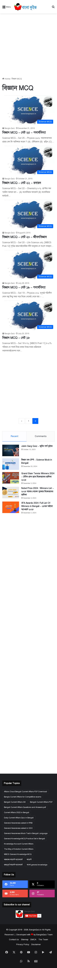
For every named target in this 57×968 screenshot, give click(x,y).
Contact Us (14, 939)
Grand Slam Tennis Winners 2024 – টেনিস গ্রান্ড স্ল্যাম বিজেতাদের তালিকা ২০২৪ (37, 476)
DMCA (33, 939)
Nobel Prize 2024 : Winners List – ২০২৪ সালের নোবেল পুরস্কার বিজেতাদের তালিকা (37, 491)
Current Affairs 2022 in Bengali (16, 812)
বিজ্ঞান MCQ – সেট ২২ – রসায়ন (21, 183)
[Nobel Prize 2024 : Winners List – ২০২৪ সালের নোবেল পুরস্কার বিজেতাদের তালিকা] (10, 492)
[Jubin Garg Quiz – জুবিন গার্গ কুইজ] (10, 450)
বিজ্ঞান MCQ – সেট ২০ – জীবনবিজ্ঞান (24, 237)
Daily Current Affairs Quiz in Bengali (19, 818)
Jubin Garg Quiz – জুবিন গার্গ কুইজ (37, 446)
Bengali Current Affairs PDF (41, 802)
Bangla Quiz (10, 128)
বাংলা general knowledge (37, 865)
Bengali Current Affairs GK (15, 802)
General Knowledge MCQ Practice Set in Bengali (24, 839)
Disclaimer (36, 944)
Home (7, 79)
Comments (41, 436)
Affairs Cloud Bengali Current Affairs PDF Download (25, 792)
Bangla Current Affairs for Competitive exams (22, 797)
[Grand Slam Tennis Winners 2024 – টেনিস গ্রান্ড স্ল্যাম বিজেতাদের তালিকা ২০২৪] (10, 478)
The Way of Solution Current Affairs (18, 849)
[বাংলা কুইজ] (25, 6)
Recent (14, 436)
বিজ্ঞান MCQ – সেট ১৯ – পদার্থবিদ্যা (23, 287)
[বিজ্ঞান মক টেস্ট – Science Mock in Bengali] (10, 464)
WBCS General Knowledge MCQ (17, 854)
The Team (43, 939)
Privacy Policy (22, 944)
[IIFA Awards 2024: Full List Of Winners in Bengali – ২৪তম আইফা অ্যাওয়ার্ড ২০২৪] (10, 507)
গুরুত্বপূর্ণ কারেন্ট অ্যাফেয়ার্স (13, 865)
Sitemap (24, 939)
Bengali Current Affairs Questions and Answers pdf (25, 807)
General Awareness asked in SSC (18, 828)
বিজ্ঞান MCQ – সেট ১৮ (16, 338)
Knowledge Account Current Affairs (18, 844)
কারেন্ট (29, 859)
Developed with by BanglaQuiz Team (34, 934)
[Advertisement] (28, 45)
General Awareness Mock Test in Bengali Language (25, 833)
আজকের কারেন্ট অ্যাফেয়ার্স (13, 859)
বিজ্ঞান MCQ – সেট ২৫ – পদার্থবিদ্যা (24, 132)
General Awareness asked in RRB (18, 823)
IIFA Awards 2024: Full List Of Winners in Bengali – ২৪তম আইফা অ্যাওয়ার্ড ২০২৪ (37, 506)
